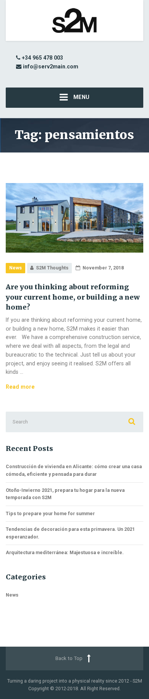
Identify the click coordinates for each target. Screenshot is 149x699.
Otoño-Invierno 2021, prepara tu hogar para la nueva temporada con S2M (65, 494)
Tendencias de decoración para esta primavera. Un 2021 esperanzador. (70, 533)
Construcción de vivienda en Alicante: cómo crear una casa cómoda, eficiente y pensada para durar (74, 470)
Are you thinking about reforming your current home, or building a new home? (73, 297)
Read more (20, 387)
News (15, 268)
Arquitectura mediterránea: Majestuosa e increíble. (65, 552)
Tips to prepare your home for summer (50, 513)
